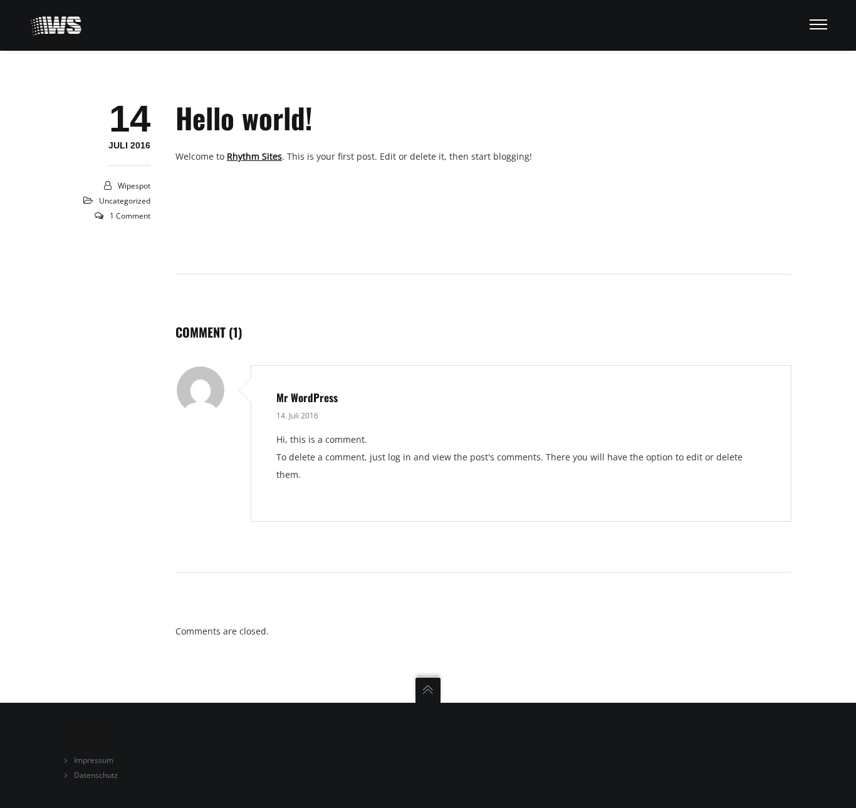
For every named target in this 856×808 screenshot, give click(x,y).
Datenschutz (96, 775)
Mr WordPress (307, 397)
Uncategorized (124, 200)
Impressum (93, 760)
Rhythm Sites (254, 156)
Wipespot (134, 185)
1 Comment (130, 215)
